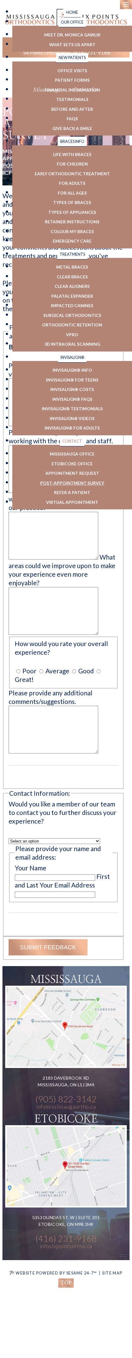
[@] (66, 1106)
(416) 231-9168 (66, 1238)
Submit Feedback (48, 947)
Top (66, 1282)
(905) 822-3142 (66, 1099)
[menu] (126, 4)
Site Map (112, 1273)
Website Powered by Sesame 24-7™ (56, 1273)
